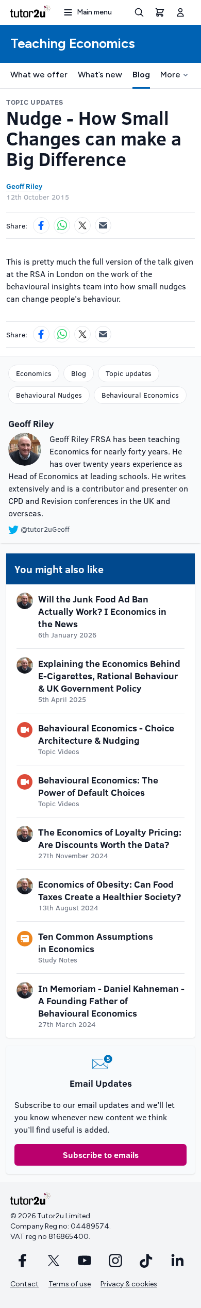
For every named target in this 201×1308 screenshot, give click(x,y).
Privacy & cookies (128, 1284)
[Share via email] (103, 225)
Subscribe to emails (101, 1154)
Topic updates (129, 373)
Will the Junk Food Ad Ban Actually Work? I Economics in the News (102, 611)
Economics (34, 373)
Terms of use (69, 1284)
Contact (24, 1284)
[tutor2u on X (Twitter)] (53, 1260)
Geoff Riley (24, 186)
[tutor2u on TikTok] (146, 1260)
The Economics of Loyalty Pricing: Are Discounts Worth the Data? (109, 838)
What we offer (39, 74)
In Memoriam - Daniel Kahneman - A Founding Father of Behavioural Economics (111, 1000)
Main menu (94, 12)
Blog (141, 74)
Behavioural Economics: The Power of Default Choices (98, 786)
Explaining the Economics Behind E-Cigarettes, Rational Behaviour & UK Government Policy (109, 675)
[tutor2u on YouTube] (84, 1260)
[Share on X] (82, 225)
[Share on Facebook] (41, 225)
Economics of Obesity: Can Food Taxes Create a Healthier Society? (109, 890)
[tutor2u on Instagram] (115, 1260)
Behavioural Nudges (49, 395)
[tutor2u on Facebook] (22, 1260)
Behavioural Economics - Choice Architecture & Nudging (106, 734)
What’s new (100, 74)
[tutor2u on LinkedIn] (177, 1260)
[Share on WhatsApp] (62, 225)
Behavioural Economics (140, 395)
